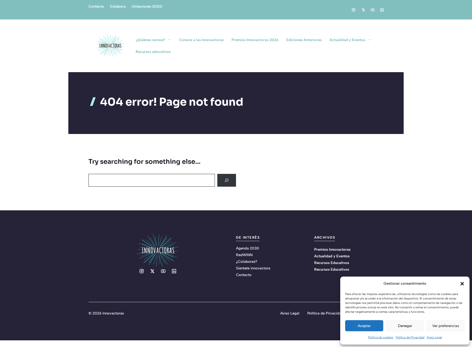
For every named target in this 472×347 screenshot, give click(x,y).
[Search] (226, 180)
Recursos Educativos (331, 263)
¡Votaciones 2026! (147, 6)
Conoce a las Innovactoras (201, 40)
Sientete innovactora (253, 268)
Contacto (96, 6)
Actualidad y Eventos (347, 40)
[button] (462, 283)
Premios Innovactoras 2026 (255, 40)
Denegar (405, 326)
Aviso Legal (434, 337)
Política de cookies (380, 337)
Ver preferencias (445, 326)
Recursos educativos (153, 52)
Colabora (118, 6)
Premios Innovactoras (332, 249)
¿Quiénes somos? (150, 40)
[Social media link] (353, 10)
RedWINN (244, 255)
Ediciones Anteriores (304, 40)
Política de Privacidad (410, 337)
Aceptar (364, 326)
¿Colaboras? (246, 261)
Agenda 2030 (247, 248)
